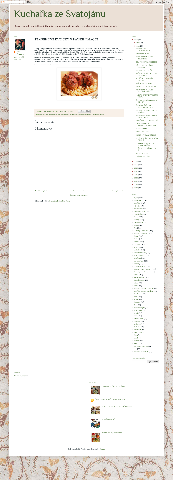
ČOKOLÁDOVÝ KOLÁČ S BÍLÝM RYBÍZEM (110, 399)
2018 (136, 171)
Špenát (136, 264)
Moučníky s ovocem (140, 233)
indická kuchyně (139, 308)
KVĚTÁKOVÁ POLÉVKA (144, 84)
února (138, 43)
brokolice (137, 324)
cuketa (136, 283)
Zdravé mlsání (139, 222)
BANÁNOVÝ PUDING (143, 54)
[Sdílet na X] (84, 111)
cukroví (136, 341)
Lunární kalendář (139, 266)
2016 (136, 178)
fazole (136, 316)
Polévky (136, 220)
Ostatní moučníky (140, 253)
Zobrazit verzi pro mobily (79, 195)
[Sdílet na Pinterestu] (89, 111)
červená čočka (139, 319)
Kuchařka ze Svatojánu (60, 13)
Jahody (136, 338)
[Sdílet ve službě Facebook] (86, 111)
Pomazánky (138, 330)
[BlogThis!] (81, 111)
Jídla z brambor (139, 255)
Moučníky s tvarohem (141, 351)
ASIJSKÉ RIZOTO (142, 153)
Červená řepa (138, 261)
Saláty (136, 225)
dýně (135, 305)
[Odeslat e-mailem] (79, 111)
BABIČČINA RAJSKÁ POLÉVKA (112, 433)
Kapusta (136, 343)
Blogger (102, 449)
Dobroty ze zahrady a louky (144, 272)
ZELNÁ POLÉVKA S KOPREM (146, 62)
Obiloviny (137, 327)
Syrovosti (137, 302)
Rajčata (136, 239)
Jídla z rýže (138, 310)
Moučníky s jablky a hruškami (144, 288)
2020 (136, 165)
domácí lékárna (139, 277)
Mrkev (136, 247)
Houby (136, 275)
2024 (136, 161)
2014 (136, 184)
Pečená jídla (65, 114)
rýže (135, 349)
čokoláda (137, 321)
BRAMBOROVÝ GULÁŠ (144, 70)
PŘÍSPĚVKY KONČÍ (108, 419)
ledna (138, 46)
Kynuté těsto (138, 294)
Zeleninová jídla (139, 211)
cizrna (136, 297)
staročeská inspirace (141, 346)
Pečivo (136, 286)
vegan (102, 114)
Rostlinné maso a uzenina (78, 114)
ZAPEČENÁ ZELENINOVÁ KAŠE (147, 120)
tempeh (89, 114)
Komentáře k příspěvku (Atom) (59, 201)
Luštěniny (51, 114)
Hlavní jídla (138, 200)
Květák (136, 313)
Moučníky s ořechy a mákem (143, 291)
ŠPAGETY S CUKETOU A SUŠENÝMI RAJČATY (117, 406)
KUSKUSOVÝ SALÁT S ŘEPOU (146, 135)
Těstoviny (96, 114)
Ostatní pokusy (139, 280)
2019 (136, 168)
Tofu (135, 228)
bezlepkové (44, 114)
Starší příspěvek (117, 191)
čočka (136, 335)
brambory (137, 258)
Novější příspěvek (41, 191)
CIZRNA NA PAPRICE (143, 132)
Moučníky (137, 203)
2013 (136, 188)
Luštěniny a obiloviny (141, 231)
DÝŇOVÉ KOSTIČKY (143, 157)
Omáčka (58, 114)
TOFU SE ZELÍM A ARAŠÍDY (146, 87)
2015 (136, 181)
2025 (136, 40)
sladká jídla (138, 332)
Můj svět (136, 206)
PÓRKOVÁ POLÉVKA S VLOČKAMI (114, 386)
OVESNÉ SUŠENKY (142, 129)
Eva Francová (20, 53)
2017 (136, 175)
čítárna (136, 236)
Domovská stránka (79, 191)
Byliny (136, 217)
